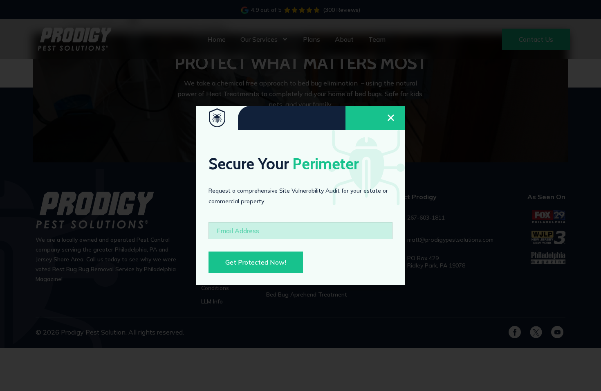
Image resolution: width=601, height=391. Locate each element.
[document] (300, 195)
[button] (375, 118)
